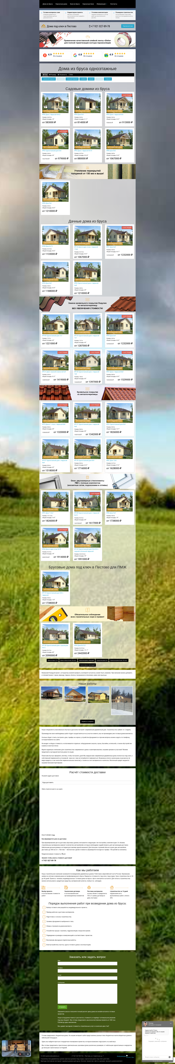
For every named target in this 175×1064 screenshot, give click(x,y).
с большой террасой (72, 79)
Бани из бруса (75, 4)
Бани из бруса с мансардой (87, 665)
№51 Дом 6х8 (111, 247)
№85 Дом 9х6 (46, 203)
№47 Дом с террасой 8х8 (114, 372)
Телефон (60, 968)
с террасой (108, 79)
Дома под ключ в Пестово (61, 26)
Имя (59, 960)
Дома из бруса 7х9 (53, 660)
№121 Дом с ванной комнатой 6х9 (54, 372)
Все (71, 75)
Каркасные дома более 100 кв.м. (118, 660)
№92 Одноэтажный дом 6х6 (51, 151)
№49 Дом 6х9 (111, 336)
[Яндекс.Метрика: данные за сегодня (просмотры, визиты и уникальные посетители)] (130, 1056)
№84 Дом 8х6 (111, 151)
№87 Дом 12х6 (111, 460)
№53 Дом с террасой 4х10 (83, 151)
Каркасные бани (88, 4)
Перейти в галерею (87, 721)
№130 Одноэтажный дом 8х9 (84, 460)
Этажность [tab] (63, 75)
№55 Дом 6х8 (46, 283)
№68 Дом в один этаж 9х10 (51, 549)
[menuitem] (47, 4)
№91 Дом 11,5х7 (47, 513)
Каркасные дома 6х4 (102, 660)
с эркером (83, 79)
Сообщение (61, 982)
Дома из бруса (48, 4)
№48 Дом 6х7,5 (47, 246)
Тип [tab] (45, 75)
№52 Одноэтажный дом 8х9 (116, 424)
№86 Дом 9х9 (111, 513)
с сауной (91, 79)
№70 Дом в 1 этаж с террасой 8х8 (53, 424)
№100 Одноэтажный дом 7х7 (52, 336)
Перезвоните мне (128, 26)
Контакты (113, 4)
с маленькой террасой (49, 79)
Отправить (62, 1007)
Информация (101, 4)
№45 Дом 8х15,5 (79, 645)
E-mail (59, 975)
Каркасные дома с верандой (86, 660)
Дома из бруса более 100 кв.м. (68, 660)
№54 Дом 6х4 (79, 114)
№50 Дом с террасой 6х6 (114, 114)
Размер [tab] (53, 75)
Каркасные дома (61, 4)
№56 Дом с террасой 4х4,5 (51, 114)
